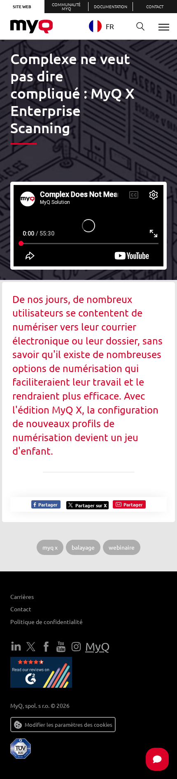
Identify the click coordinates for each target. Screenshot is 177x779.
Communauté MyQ (66, 6)
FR (110, 26)
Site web (22, 6)
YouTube (61, 646)
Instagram (76, 646)
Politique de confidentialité (46, 621)
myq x (50, 547)
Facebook (46, 646)
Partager (47, 504)
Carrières (22, 596)
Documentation (110, 6)
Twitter (31, 646)
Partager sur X (91, 505)
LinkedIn (16, 646)
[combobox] (107, 26)
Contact (20, 609)
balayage (83, 547)
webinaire (122, 547)
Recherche (140, 27)
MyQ (97, 646)
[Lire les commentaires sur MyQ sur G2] (41, 674)
